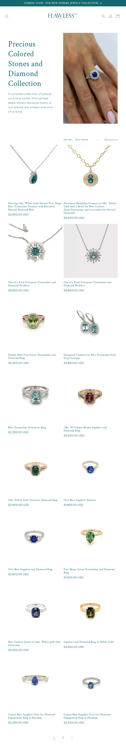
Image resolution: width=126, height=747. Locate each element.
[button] (6, 16)
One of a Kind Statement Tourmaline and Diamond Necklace (32, 284)
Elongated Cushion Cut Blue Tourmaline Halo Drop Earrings (90, 356)
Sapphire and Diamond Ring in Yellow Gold (89, 642)
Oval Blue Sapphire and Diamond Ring (30, 569)
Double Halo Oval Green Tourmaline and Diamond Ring (32, 356)
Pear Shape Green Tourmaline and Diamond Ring (89, 571)
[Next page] (71, 737)
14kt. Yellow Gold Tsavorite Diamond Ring (33, 500)
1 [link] (54, 737)
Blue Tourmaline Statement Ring (27, 427)
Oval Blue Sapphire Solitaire (80, 500)
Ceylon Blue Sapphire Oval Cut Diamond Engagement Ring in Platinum (31, 716)
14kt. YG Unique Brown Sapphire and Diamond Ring (85, 429)
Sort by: (67, 139)
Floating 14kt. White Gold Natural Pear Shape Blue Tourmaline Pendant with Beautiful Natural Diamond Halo (35, 206)
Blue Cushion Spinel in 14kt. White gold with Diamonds (34, 643)
